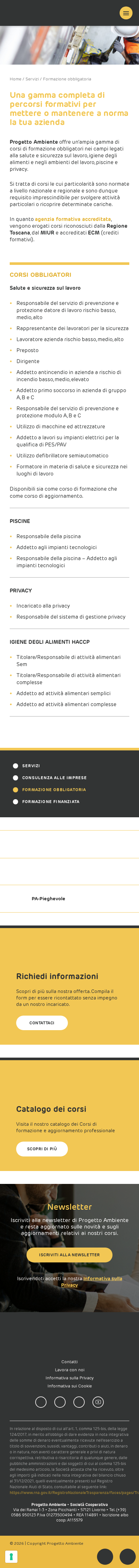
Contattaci (42, 1022)
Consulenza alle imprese (54, 777)
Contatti (69, 1361)
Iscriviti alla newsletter (69, 1254)
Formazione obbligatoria (54, 789)
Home (15, 79)
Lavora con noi (69, 1370)
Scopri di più (42, 1148)
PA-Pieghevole (48, 898)
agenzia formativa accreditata (73, 219)
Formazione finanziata (51, 801)
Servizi (32, 79)
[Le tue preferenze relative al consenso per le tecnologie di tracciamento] (11, 1557)
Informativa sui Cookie (70, 1386)
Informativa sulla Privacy (70, 1378)
